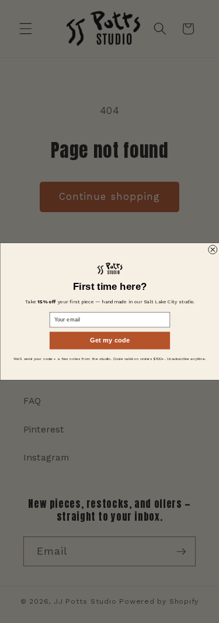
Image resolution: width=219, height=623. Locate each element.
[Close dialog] (212, 249)
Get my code (110, 340)
